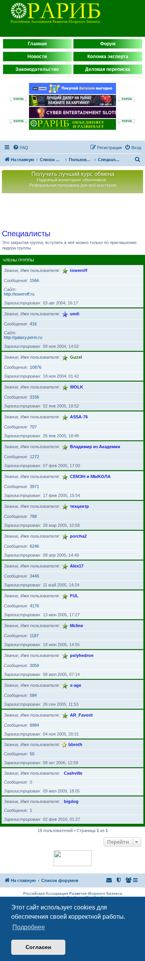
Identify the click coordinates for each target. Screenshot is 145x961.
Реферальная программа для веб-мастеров (72, 185)
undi (74, 313)
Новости (37, 56)
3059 (34, 665)
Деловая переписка (107, 69)
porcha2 (78, 536)
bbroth (75, 744)
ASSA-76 (79, 416)
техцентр (79, 506)
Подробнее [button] (28, 927)
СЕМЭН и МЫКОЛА (90, 476)
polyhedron (82, 655)
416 (33, 323)
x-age (75, 685)
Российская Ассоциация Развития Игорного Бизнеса (72, 893)
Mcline (76, 625)
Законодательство (37, 69)
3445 (34, 576)
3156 (34, 397)
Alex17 (77, 566)
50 (32, 753)
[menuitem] (20, 147)
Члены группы (18, 260)
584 (33, 695)
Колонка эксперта (107, 56)
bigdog (71, 801)
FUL (74, 595)
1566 (34, 280)
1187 (34, 635)
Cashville (73, 773)
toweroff (78, 270)
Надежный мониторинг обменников (71, 179)
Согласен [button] (38, 947)
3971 (34, 486)
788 (33, 516)
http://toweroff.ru (19, 294)
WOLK (76, 387)
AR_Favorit (81, 715)
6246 (34, 546)
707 (33, 427)
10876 (35, 367)
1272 (34, 456)
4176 (34, 605)
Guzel (76, 357)
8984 (34, 725)
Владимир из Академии (95, 446)
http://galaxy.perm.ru (23, 337)
